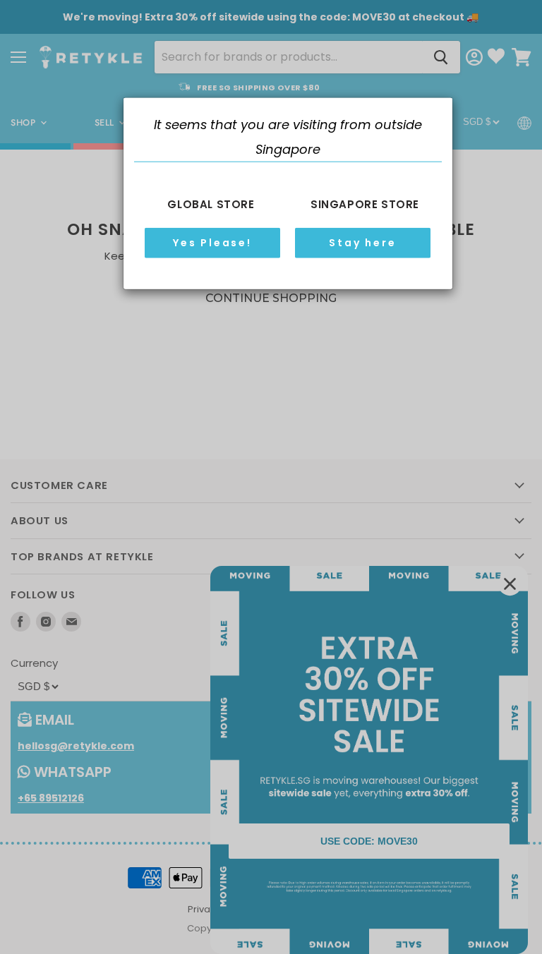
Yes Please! (212, 243)
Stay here (362, 243)
